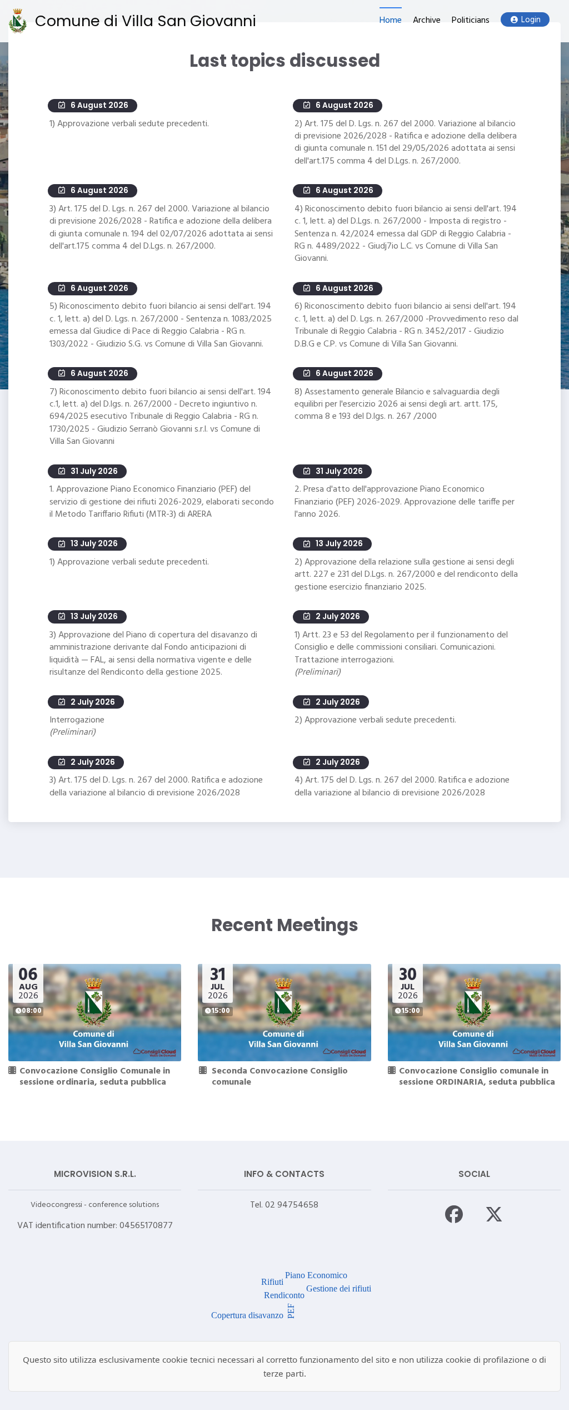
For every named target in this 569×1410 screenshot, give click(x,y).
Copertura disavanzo (247, 1315)
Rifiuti (272, 1282)
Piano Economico (316, 1275)
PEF (290, 1310)
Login (531, 20)
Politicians (471, 21)
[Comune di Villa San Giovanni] (17, 20)
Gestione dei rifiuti (338, 1288)
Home (391, 21)
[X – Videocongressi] (494, 1214)
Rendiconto (284, 1295)
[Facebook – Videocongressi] (454, 1214)
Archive (427, 21)
